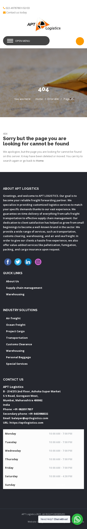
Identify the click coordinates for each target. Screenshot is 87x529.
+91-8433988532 (38, 413)
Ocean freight (15, 325)
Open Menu (22, 41)
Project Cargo (15, 331)
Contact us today (16, 12)
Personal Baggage (18, 357)
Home (39, 99)
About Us (12, 281)
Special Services (17, 364)
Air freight (13, 318)
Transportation (17, 338)
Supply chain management (24, 288)
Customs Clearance (19, 344)
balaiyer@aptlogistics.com (30, 418)
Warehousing (15, 294)
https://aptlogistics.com (26, 422)
